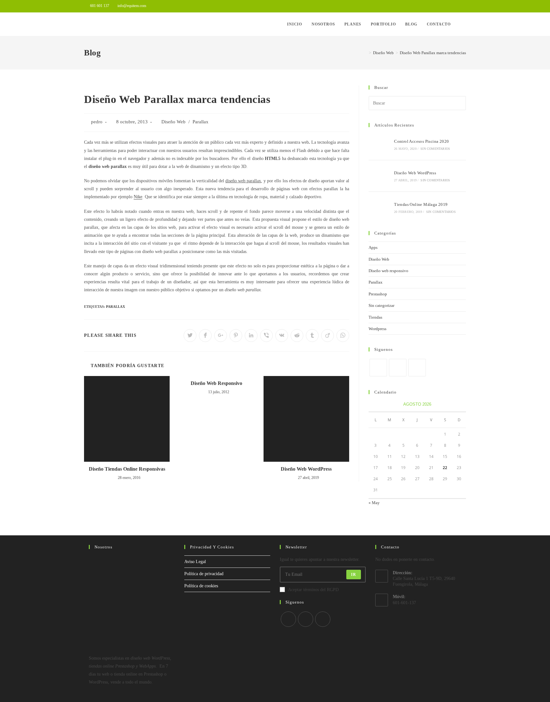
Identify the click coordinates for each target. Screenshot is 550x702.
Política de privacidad (203, 573)
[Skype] (322, 619)
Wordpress (377, 328)
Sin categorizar (381, 305)
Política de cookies (201, 585)
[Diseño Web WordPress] (379, 176)
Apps (373, 247)
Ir (353, 574)
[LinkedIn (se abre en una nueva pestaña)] (463, 6)
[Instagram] (417, 367)
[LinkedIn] (305, 619)
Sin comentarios (435, 148)
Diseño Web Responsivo (216, 383)
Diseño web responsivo (388, 270)
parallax (115, 306)
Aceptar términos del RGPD (313, 589)
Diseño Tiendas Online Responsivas (127, 469)
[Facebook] (397, 367)
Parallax (200, 121)
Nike (138, 196)
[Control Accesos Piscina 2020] (379, 144)
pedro (96, 121)
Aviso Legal (195, 561)
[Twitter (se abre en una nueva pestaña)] (449, 6)
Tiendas (375, 317)
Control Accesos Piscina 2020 (421, 141)
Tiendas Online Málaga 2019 (421, 204)
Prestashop (378, 294)
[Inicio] (365, 52)
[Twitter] (378, 367)
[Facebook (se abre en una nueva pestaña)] (457, 6)
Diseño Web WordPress (306, 469)
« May (374, 502)
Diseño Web (173, 121)
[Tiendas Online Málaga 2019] (379, 207)
